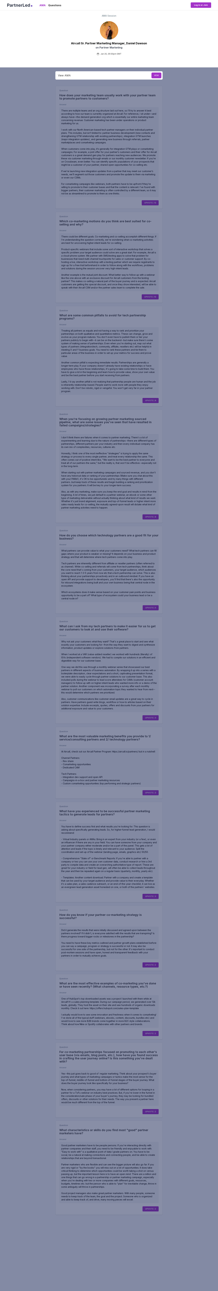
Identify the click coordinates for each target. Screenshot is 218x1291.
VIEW (156, 75)
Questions (54, 5)
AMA (42, 5)
